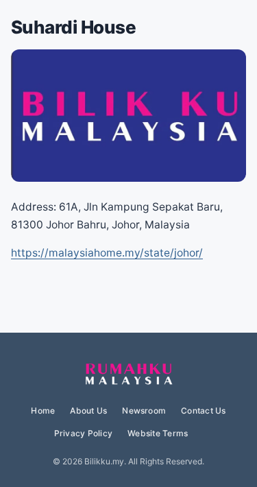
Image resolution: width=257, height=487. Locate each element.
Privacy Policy (83, 433)
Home (43, 410)
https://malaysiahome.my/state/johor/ (107, 252)
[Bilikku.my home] (129, 374)
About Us (88, 410)
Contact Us (203, 410)
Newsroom (144, 410)
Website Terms (157, 433)
